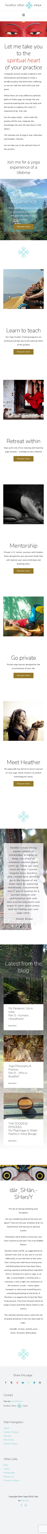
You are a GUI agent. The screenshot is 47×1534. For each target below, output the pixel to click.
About (6, 1428)
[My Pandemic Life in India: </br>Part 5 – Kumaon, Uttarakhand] (23, 991)
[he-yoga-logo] (23, 2)
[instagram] (26, 1505)
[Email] (40, 1383)
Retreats (7, 1436)
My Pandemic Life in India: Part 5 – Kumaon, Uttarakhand (20, 1013)
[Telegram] (34, 1383)
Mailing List (9, 1476)
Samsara (25, 1500)
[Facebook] (6, 1383)
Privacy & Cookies (11, 1480)
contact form (16, 1401)
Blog (6, 1465)
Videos (7, 1469)
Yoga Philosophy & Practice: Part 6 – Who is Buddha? (19, 1071)
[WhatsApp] (29, 1383)
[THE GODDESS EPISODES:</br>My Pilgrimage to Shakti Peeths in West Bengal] (23, 1106)
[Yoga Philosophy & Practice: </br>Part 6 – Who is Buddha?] (23, 1048)
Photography (9, 1472)
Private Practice (11, 1443)
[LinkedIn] (23, 1383)
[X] (11, 1383)
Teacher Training (11, 1432)
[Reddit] (17, 1383)
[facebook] (21, 1505)
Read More (12, 1026)
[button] (18, 927)
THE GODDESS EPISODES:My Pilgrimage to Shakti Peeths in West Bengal (22, 1129)
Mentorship (9, 1439)
